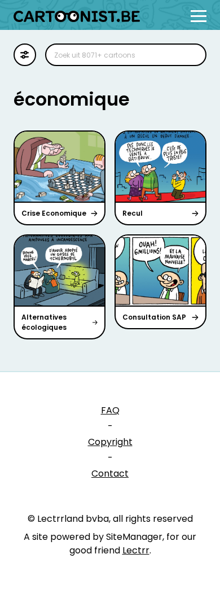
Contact (110, 473)
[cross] (190, 55)
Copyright (110, 441)
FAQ (110, 410)
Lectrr (135, 550)
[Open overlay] (198, 16)
